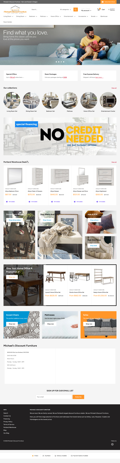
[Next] (116, 100)
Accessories (82, 16)
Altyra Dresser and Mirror (80, 191)
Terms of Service (9, 424)
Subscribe (78, 397)
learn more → (99, 77)
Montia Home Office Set (76, 292)
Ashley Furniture (10, 188)
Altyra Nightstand (101, 191)
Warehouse (103, 16)
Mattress (43, 16)
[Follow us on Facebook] (112, 444)
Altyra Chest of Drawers (35, 191)
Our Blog (6, 433)
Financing (7, 419)
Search (6, 413)
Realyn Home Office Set (101, 292)
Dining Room (20, 16)
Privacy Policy (8, 421)
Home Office (55, 16)
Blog (5, 430)
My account (85, 10)
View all (114, 88)
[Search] (75, 10)
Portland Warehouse (10, 427)
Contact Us (7, 416)
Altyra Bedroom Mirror (12, 191)
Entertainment (68, 16)
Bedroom (32, 16)
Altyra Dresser (54, 191)
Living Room (7, 16)
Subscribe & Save (110, 2)
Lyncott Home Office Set (52, 292)
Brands (93, 16)
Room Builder (8, 22)
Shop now (12, 277)
